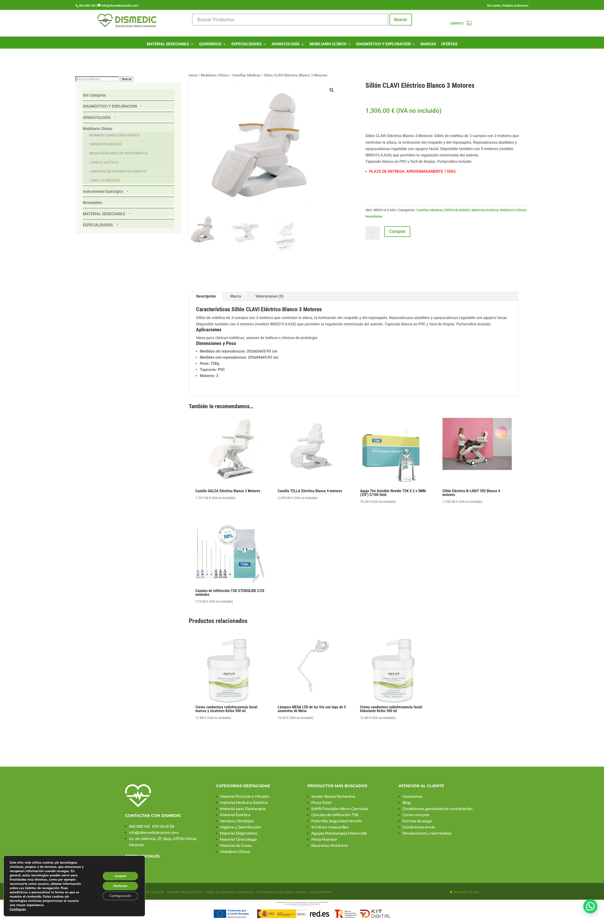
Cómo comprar (416, 815)
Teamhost (460, 892)
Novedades (92, 202)
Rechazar (120, 886)
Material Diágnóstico (238, 833)
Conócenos (412, 796)
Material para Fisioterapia (243, 809)
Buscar (400, 19)
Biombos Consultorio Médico (114, 135)
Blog (406, 802)
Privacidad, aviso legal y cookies (282, 892)
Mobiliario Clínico (97, 128)
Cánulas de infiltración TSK (335, 815)
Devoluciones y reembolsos (427, 833)
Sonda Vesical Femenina (333, 796)
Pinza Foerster (324, 839)
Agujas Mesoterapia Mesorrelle (339, 833)
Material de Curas (236, 845)
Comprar (397, 231)
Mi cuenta (493, 5)
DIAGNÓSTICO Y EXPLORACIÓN (383, 44)
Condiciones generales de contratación (437, 809)
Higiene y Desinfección (240, 827)
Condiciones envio (418, 827)
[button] (331, 90)
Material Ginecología (238, 839)
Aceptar (120, 876)
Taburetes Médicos (105, 144)
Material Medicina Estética (244, 802)
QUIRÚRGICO (210, 44)
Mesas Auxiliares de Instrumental (118, 153)
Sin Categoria (94, 95)
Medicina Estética (485, 210)
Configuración (120, 896)
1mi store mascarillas (329, 827)
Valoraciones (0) (270, 296)
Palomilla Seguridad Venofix (336, 821)
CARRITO (457, 23)
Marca (235, 296)
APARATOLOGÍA (286, 44)
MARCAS (428, 44)
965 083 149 (139, 826)
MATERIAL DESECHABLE (168, 44)
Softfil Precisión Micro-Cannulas (339, 809)
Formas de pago (417, 821)
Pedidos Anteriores (515, 5)
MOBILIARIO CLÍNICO (328, 44)
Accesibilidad (320, 892)
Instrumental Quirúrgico (103, 191)
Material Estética (235, 815)
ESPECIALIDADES (246, 44)
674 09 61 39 (163, 826)
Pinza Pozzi (321, 802)
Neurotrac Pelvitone (329, 845)
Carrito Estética (103, 162)
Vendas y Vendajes (237, 821)
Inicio (193, 75)
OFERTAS (449, 44)
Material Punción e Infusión (244, 796)
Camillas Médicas (104, 180)
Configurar (18, 909)
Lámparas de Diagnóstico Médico (117, 171)
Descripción (206, 296)
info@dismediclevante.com (154, 832)
